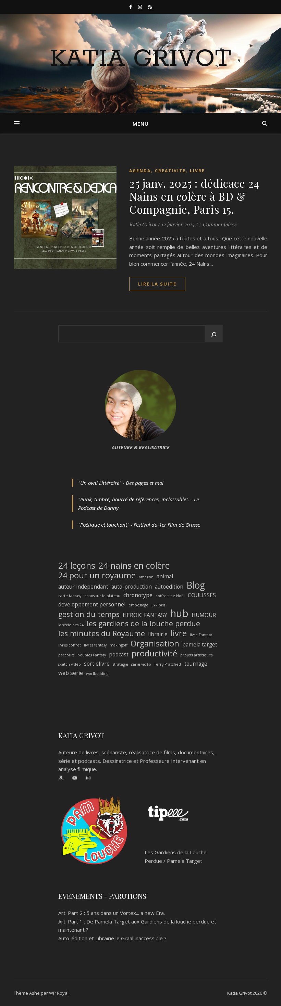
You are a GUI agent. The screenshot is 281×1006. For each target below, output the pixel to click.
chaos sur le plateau (102, 595)
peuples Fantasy (91, 655)
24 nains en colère (134, 565)
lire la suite (157, 284)
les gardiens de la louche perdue (143, 623)
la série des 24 (71, 625)
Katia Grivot (140, 59)
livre (179, 633)
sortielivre (97, 663)
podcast (119, 654)
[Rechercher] (214, 334)
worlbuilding (97, 673)
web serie (70, 673)
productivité (154, 653)
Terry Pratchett (167, 664)
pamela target (199, 644)
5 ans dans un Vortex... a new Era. (125, 912)
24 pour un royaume (97, 575)
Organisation (155, 643)
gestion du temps (89, 614)
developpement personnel (91, 604)
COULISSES (202, 595)
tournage (195, 663)
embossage (138, 605)
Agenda (140, 171)
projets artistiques (196, 655)
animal (165, 576)
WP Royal (59, 993)
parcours (66, 655)
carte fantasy (69, 595)
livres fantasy (95, 645)
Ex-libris (158, 605)
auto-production (131, 586)
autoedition (169, 586)
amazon (146, 577)
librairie (158, 634)
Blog (195, 585)
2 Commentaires (217, 224)
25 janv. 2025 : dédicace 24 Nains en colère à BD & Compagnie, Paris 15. (194, 196)
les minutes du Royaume (101, 633)
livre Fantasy (201, 634)
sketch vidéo (69, 664)
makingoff (118, 645)
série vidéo (141, 664)
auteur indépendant (83, 586)
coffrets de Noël (170, 595)
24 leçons (76, 565)
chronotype (137, 595)
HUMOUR (204, 615)
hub (179, 613)
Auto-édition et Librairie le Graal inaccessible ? (112, 938)
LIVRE (197, 171)
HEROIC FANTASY (145, 615)
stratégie (120, 664)
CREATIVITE (170, 171)
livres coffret (69, 645)
